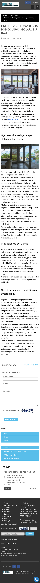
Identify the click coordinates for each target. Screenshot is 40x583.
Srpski (36, 2)
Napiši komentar (31, 365)
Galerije (7, 521)
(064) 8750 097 (10, 543)
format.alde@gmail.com (9, 549)
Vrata (6, 503)
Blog (11, 15)
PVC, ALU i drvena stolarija (10, 506)
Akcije (6, 441)
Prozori (6, 510)
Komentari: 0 (16, 38)
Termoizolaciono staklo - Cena (15, 451)
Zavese (6, 514)
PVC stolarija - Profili (11, 459)
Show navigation (32, 7)
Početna (4, 15)
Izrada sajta (21, 571)
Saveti (6, 437)
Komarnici (8, 516)
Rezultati (33, 489)
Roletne (7, 512)
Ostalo (6, 447)
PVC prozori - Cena (10, 455)
